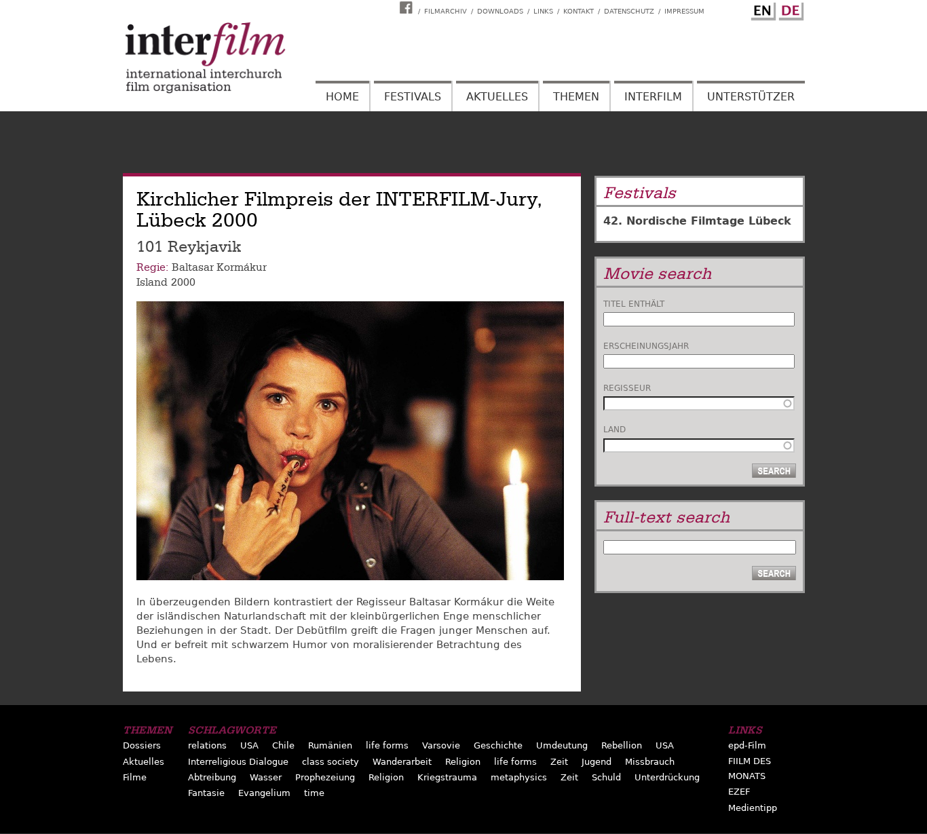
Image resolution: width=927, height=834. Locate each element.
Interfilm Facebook (408, 7)
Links (543, 11)
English (761, 9)
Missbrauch (650, 762)
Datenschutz (629, 11)
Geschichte (498, 745)
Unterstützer (751, 96)
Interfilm (653, 96)
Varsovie (441, 745)
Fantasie (206, 793)
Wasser (266, 777)
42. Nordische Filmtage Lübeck (697, 220)
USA (249, 745)
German (789, 9)
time (314, 793)
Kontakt (578, 11)
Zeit (559, 762)
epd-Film (747, 745)
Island (152, 282)
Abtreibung (212, 777)
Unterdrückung (667, 777)
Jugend (596, 762)
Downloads (500, 11)
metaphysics (519, 777)
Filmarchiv (445, 11)
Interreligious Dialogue (238, 762)
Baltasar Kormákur (219, 267)
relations (207, 745)
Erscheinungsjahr (646, 346)
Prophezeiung (325, 777)
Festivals (412, 96)
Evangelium (264, 793)
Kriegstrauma (447, 777)
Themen (576, 96)
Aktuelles (497, 96)
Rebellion (621, 745)
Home (342, 96)
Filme (135, 777)
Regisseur (627, 388)
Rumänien (330, 745)
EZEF (739, 791)
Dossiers (142, 745)
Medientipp (752, 808)
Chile (283, 745)
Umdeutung (562, 745)
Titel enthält (633, 304)
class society (330, 762)
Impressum (684, 11)
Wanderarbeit (402, 762)
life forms (387, 745)
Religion (462, 762)
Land (614, 429)
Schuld (606, 777)
